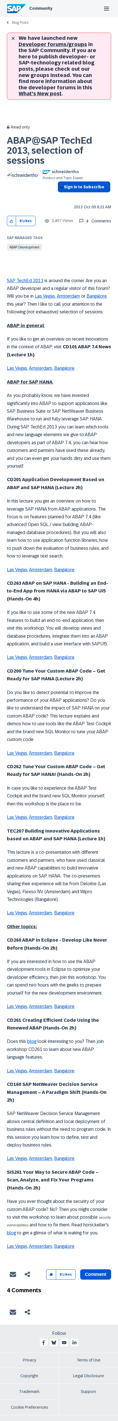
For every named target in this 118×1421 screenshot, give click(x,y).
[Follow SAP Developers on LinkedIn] (74, 1342)
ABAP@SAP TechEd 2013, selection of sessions (49, 150)
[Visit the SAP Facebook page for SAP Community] (43, 1342)
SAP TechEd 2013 (25, 280)
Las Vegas (45, 296)
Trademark (29, 1391)
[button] (11, 221)
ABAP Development (24, 247)
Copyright (29, 1375)
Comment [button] (96, 1274)
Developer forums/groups (53, 44)
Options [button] (61, 197)
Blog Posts (20, 23)
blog (31, 1041)
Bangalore (96, 296)
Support (88, 1391)
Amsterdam (68, 296)
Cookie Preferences (29, 1407)
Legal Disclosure (88, 1375)
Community (40, 8)
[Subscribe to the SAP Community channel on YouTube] (64, 1342)
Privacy (29, 1360)
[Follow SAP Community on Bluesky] (54, 1342)
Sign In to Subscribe (84, 187)
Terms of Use (89, 1360)
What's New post (40, 93)
